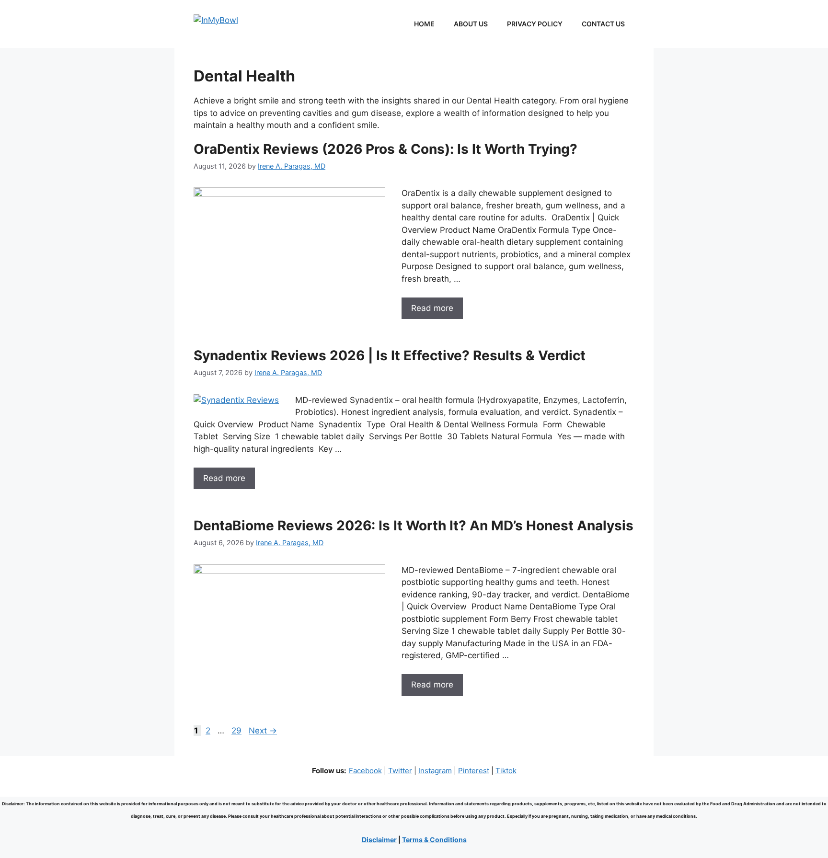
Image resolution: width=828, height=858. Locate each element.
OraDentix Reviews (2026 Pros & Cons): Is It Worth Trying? (385, 149)
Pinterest (473, 770)
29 (237, 730)
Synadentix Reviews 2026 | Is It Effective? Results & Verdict (390, 355)
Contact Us (603, 24)
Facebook (365, 770)
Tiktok (506, 770)
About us (471, 24)
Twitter (400, 770)
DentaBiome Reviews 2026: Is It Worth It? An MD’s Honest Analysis (413, 525)
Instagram (435, 770)
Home (424, 24)
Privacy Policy (535, 24)
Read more (432, 308)
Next (263, 730)
